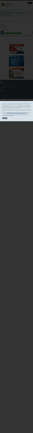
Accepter (4, 118)
